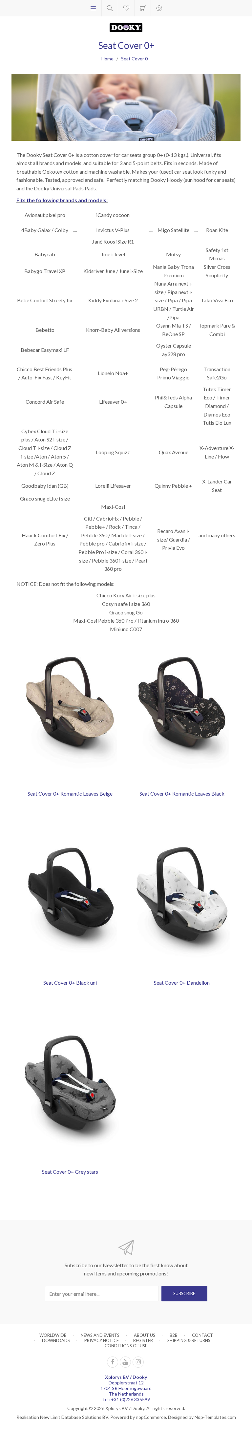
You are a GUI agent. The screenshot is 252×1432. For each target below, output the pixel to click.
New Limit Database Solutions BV (74, 1417)
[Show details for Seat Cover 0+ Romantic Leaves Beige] (70, 713)
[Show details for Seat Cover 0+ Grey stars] (70, 1091)
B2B (174, 1335)
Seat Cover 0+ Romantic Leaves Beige (70, 793)
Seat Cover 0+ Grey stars (70, 1171)
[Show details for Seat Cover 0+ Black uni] (70, 902)
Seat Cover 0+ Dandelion (182, 982)
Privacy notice (101, 1340)
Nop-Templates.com (215, 1417)
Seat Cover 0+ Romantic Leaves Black (181, 793)
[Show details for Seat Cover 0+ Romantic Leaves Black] (182, 713)
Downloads (56, 1340)
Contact (202, 1335)
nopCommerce (151, 1417)
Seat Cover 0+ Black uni (70, 982)
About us (144, 1335)
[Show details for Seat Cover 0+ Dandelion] (182, 902)
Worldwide (52, 1335)
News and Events (100, 1335)
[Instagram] (138, 1362)
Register (143, 1340)
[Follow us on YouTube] (125, 1362)
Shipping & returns (188, 1340)
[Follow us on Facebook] (112, 1362)
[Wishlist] (126, 8)
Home (107, 58)
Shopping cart (143, 8)
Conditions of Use (126, 1345)
